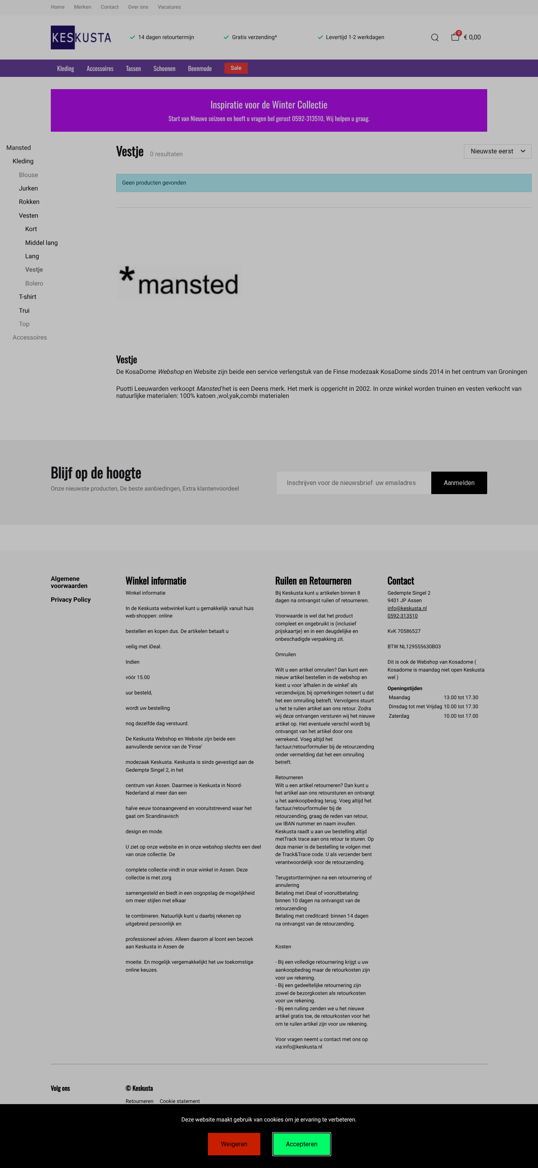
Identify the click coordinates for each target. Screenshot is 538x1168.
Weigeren (234, 1144)
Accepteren (301, 1144)
